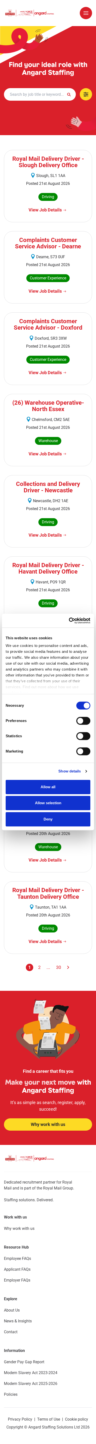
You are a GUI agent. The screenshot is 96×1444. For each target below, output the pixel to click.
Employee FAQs (17, 1258)
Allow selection (48, 803)
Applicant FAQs (17, 1269)
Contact (10, 1332)
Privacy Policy (20, 1419)
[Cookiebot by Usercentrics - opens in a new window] (69, 620)
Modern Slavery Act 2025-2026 (30, 1383)
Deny (48, 819)
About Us (12, 1310)
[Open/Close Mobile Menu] (86, 13)
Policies (10, 1394)
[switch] (83, 721)
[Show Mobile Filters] (86, 94)
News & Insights (18, 1321)
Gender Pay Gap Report (24, 1362)
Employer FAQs (17, 1280)
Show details (69, 771)
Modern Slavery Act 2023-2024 (30, 1372)
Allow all (48, 787)
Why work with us (19, 1228)
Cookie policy (76, 1419)
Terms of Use (48, 1419)
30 (58, 967)
